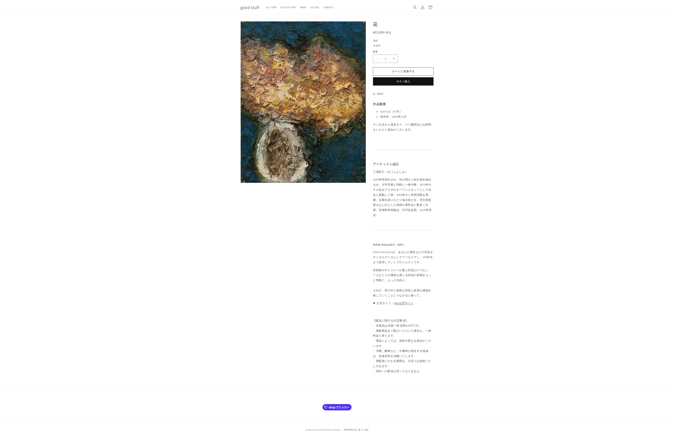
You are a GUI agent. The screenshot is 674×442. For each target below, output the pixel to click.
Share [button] (380, 93)
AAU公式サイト (404, 303)
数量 (375, 51)
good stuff (317, 429)
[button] (415, 7)
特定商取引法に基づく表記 (356, 429)
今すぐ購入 (403, 81)
